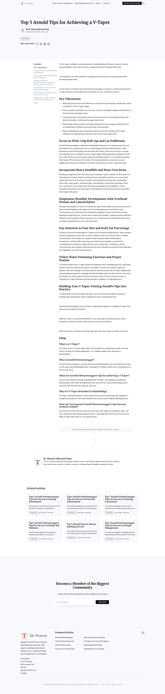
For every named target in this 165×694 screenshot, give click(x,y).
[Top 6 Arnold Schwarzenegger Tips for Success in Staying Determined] (44, 505)
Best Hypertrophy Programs (94, 637)
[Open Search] (144, 3)
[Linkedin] (44, 44)
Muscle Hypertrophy (63, 645)
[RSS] (143, 632)
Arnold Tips (25, 38)
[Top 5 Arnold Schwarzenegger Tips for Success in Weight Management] (120, 531)
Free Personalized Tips (84, 3)
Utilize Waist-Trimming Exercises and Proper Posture (45, 94)
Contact (106, 3)
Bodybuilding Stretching (93, 645)
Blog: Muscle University (63, 3)
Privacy (108, 684)
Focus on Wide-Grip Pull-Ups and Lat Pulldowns (45, 71)
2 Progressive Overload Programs (96, 641)
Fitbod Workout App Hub (64, 641)
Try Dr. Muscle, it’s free (132, 3)
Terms (103, 684)
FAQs (36, 103)
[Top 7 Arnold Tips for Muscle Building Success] (82, 531)
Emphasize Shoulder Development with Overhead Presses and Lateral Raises (44, 82)
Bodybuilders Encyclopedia (94, 649)
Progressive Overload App (65, 649)
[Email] (48, 44)
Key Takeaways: (40, 67)
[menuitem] (63, 3)
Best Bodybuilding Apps (64, 637)
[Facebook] (37, 44)
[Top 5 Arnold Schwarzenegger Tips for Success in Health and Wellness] (44, 531)
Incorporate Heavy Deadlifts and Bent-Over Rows (45, 76)
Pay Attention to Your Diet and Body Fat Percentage (45, 88)
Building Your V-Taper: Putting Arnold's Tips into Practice (44, 99)
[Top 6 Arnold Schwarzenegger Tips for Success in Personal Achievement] (82, 505)
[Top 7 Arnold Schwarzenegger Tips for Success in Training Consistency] (120, 505)
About (98, 3)
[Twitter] (40, 44)
